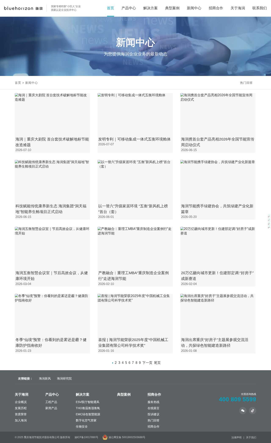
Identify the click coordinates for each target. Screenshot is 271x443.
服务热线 (153, 402)
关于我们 (251, 437)
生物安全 (82, 426)
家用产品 (51, 408)
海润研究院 (64, 378)
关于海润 (21, 394)
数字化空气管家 (86, 420)
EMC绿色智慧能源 (88, 414)
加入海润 (21, 420)
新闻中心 (194, 8)
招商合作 (216, 8)
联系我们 (259, 8)
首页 (110, 8)
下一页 (147, 363)
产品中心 (52, 394)
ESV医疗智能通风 (87, 402)
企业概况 (21, 402)
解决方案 (82, 394)
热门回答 (246, 82)
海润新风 (45, 378)
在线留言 (153, 408)
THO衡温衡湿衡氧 (88, 408)
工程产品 (51, 402)
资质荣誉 (21, 414)
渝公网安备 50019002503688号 (127, 437)
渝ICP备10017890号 (86, 437)
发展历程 (21, 408)
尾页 (157, 363)
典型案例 (172, 8)
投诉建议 (153, 414)
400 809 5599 (237, 399)
